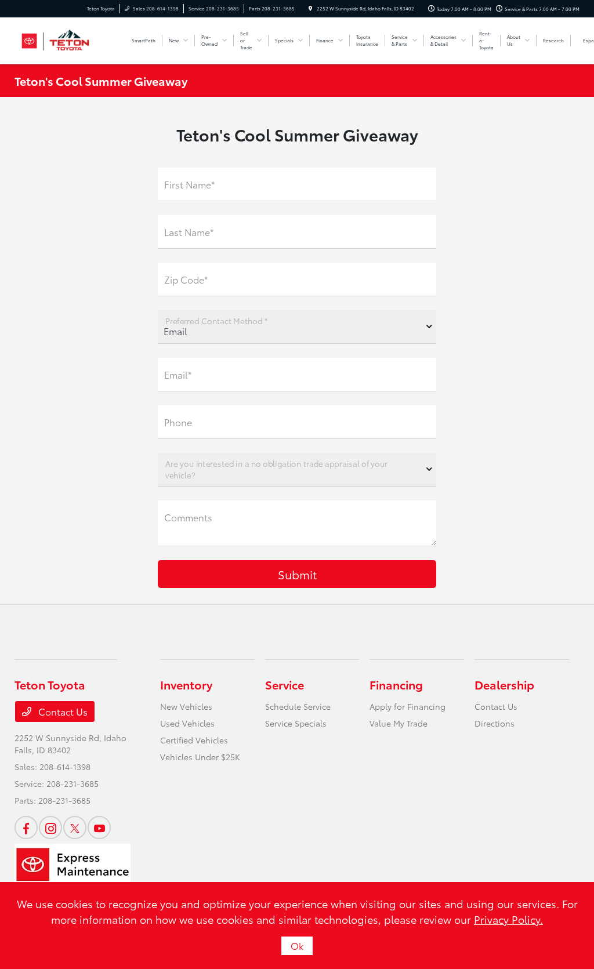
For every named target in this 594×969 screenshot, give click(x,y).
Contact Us (62, 711)
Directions (495, 723)
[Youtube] (99, 827)
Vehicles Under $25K (200, 757)
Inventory (186, 684)
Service (284, 684)
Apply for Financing (408, 706)
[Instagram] (50, 827)
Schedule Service (298, 706)
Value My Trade (399, 723)
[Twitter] (74, 827)
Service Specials (296, 723)
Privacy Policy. (508, 919)
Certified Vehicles (194, 740)
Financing (396, 684)
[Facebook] (26, 827)
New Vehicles (186, 706)
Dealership (504, 684)
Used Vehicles (187, 723)
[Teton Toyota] (67, 38)
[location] (310, 8)
